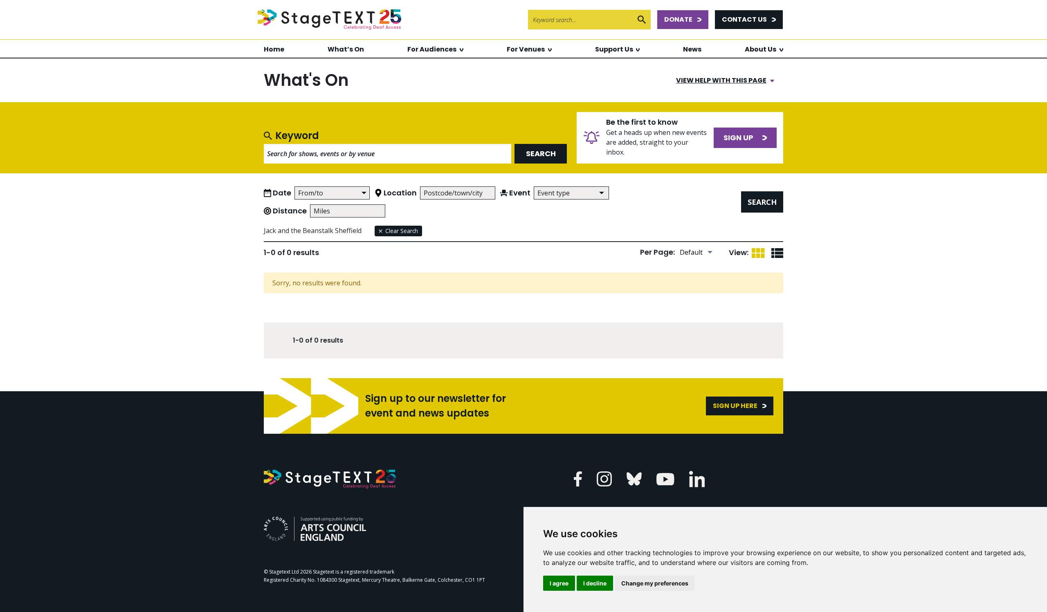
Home (274, 49)
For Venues (526, 49)
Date (282, 193)
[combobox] (571, 193)
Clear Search (401, 231)
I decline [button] (595, 583)
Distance (290, 211)
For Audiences (431, 49)
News (692, 49)
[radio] (758, 252)
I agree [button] (559, 583)
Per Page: (657, 252)
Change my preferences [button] (654, 583)
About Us (760, 49)
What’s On (346, 49)
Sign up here (735, 405)
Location (400, 193)
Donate (678, 19)
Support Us (614, 49)
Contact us (744, 19)
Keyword (297, 136)
